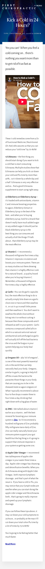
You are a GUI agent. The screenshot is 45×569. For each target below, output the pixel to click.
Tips (6, 33)
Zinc (16, 420)
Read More (10, 544)
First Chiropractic (19, 7)
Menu (39, 6)
